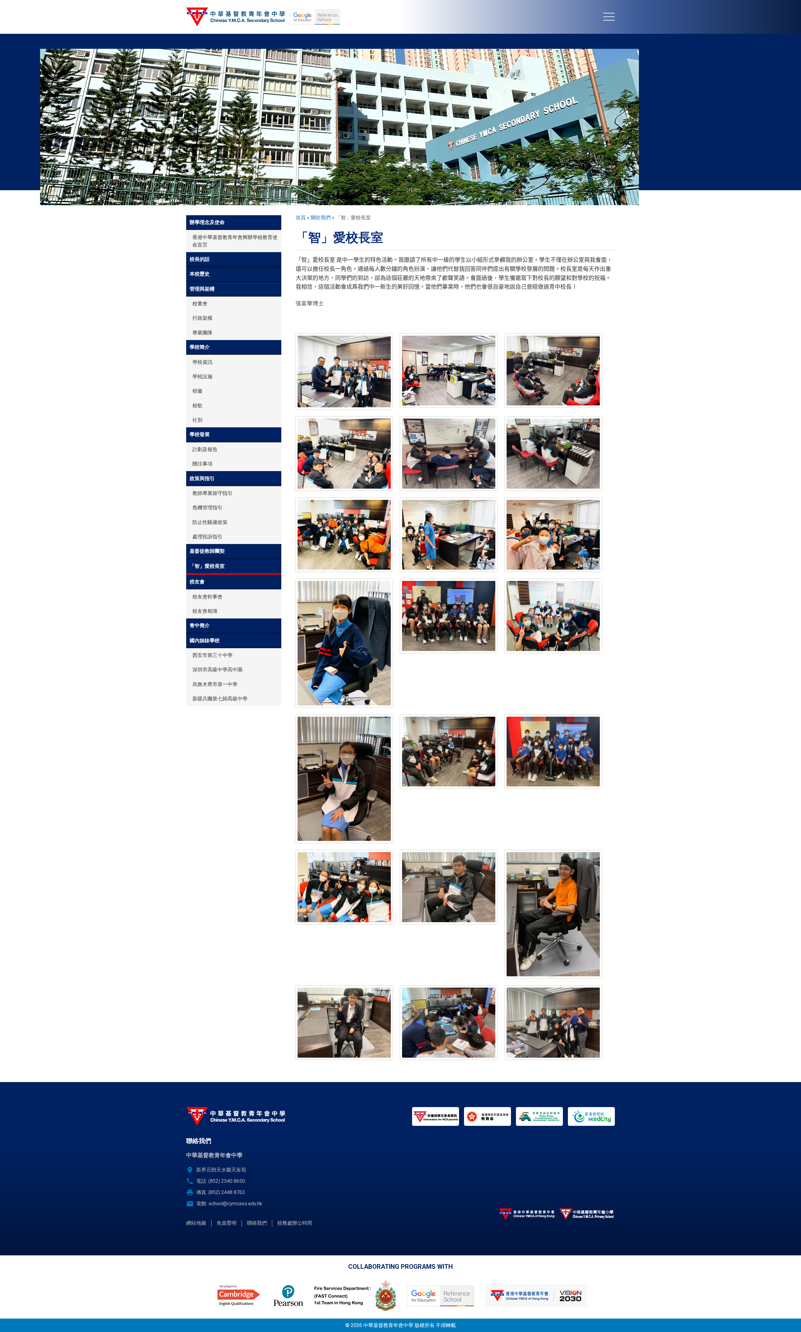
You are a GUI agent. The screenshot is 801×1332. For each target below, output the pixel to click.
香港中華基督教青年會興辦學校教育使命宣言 (235, 241)
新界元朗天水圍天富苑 (221, 1170)
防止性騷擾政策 (209, 522)
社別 (197, 420)
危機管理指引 (207, 508)
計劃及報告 (204, 449)
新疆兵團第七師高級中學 (219, 699)
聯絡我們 (257, 1223)
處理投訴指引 (207, 537)
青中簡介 (200, 625)
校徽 (197, 391)
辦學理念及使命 (207, 222)
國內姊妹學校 (205, 640)
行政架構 (202, 318)
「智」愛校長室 (207, 566)
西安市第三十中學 (212, 655)
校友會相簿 (204, 611)
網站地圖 (196, 1223)
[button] (344, 371)
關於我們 (321, 218)
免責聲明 (227, 1223)
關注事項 (202, 464)
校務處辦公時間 (294, 1223)
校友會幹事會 (207, 597)
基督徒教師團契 (207, 551)
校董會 (199, 304)
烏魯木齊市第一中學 (214, 684)
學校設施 (202, 376)
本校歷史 (200, 274)
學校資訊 (202, 362)
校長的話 (200, 259)
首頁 (301, 218)
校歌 (197, 406)
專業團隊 (202, 333)
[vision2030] (536, 1295)
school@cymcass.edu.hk (235, 1204)
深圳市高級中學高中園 (217, 670)
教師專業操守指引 (212, 493)
